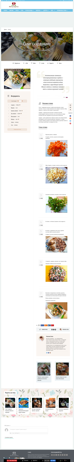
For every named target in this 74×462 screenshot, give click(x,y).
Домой (5, 29)
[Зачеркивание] (15, 433)
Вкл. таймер (53, 460)
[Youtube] (71, 0)
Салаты (5, 10)
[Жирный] (10, 433)
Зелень (12, 122)
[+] (18, 433)
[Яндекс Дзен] (63, 0)
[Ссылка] (17, 433)
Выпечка (38, 10)
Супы (22, 10)
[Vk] (60, 0)
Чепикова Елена (65, 329)
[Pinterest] (68, 0)
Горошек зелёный (14, 110)
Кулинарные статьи (61, 10)
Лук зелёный (13, 113)
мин (48, 460)
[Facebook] (65, 0)
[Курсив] (12, 433)
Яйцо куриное (13, 116)
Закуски (11, 10)
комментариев (44, 329)
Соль (12, 125)
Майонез (12, 119)
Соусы (17, 10)
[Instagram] (66, 0)
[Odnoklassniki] (61, 0)
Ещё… (52, 10)
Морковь (12, 107)
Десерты (45, 10)
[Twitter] (69, 0)
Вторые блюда (28, 10)
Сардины (13, 105)
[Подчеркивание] (14, 433)
